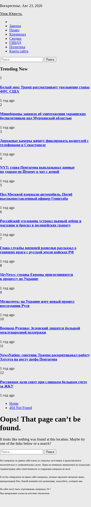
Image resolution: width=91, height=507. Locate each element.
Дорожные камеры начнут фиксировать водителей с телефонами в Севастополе (44, 143)
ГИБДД (15, 43)
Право (14, 30)
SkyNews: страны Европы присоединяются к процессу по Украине (36, 277)
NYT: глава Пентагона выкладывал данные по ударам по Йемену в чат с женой (37, 169)
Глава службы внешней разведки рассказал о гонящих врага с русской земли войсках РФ (38, 250)
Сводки (15, 38)
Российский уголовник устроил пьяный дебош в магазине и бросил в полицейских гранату (40, 223)
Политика (17, 47)
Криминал (17, 34)
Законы (15, 26)
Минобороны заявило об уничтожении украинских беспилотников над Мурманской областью (43, 116)
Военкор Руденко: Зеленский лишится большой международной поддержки (40, 330)
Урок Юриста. (11, 14)
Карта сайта (18, 51)
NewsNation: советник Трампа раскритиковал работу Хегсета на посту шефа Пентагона (45, 357)
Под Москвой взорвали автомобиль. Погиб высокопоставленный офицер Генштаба (36, 196)
